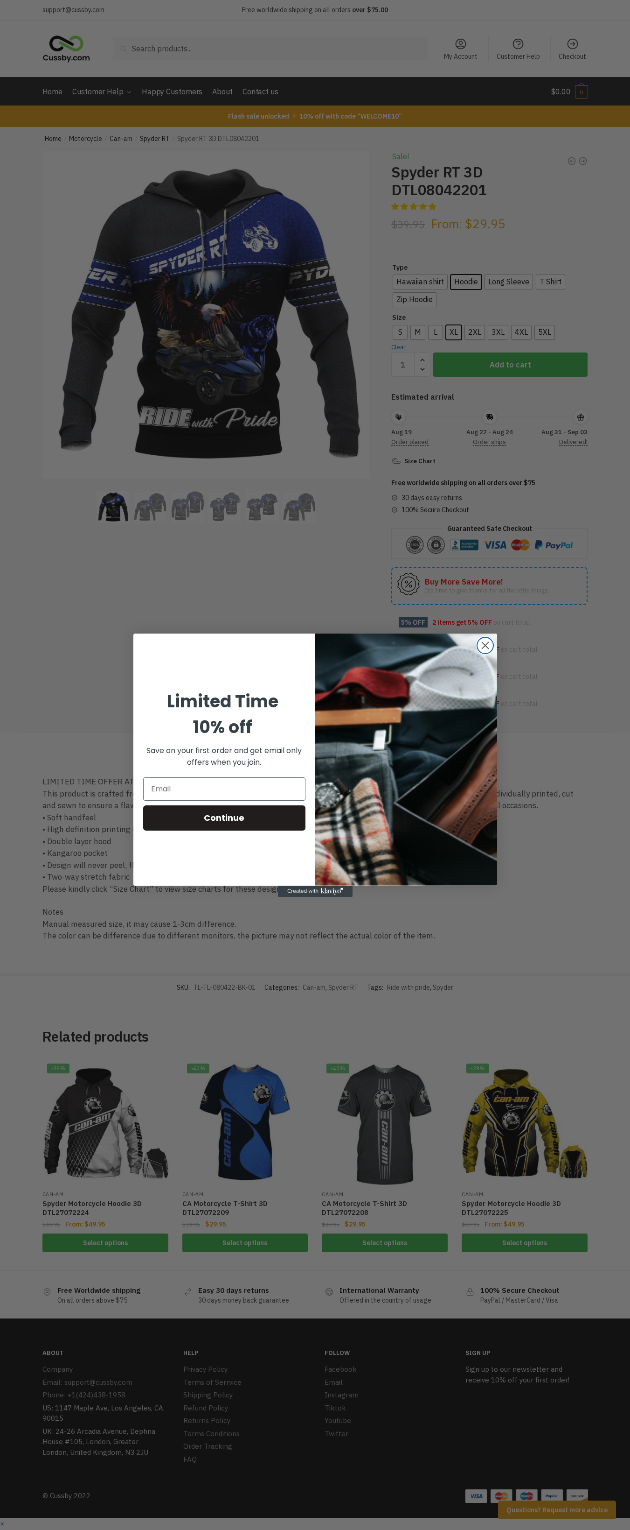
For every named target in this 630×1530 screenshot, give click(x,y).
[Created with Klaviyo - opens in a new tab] (315, 891)
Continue (224, 818)
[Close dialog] (485, 645)
